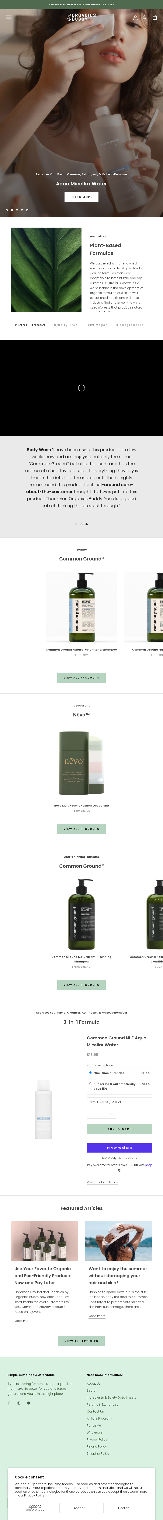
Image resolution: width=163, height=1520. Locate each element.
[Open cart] (155, 17)
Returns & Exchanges (102, 1404)
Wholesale (95, 1432)
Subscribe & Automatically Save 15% (114, 1086)
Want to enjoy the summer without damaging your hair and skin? (118, 1276)
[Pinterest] (28, 1402)
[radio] (90, 1073)
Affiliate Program (99, 1418)
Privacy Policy (34, 1495)
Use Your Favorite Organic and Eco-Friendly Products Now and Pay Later (43, 1276)
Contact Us (95, 1411)
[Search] (145, 17)
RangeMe (94, 1425)
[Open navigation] (8, 17)
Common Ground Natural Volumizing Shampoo (81, 650)
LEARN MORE (81, 197)
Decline (123, 1508)
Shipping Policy (98, 1453)
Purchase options (100, 1065)
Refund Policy (97, 1446)
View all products (81, 677)
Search (92, 1390)
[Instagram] (18, 1402)
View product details (102, 1182)
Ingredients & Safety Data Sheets (111, 1397)
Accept (79, 1508)
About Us (93, 1383)
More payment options (119, 1158)
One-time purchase (109, 1073)
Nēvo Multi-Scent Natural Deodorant (81, 806)
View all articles (81, 1341)
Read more (22, 1321)
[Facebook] (8, 1402)
